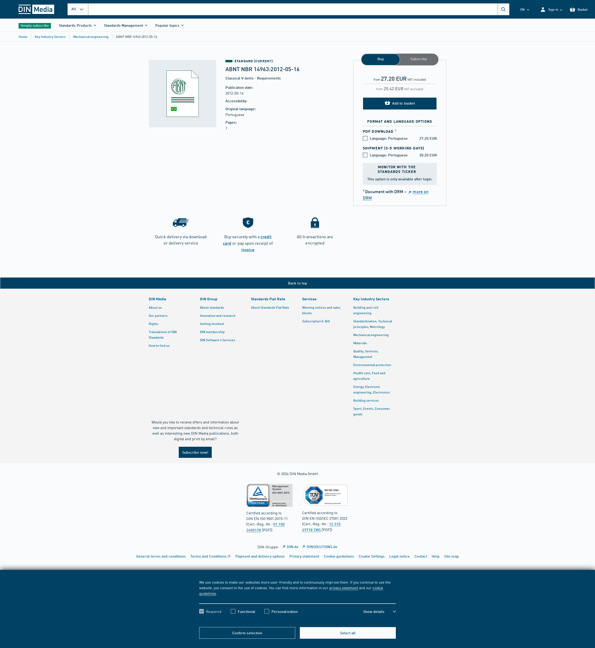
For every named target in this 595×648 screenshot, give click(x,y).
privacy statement (343, 587)
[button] (551, 9)
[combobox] (298, 9)
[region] (297, 600)
